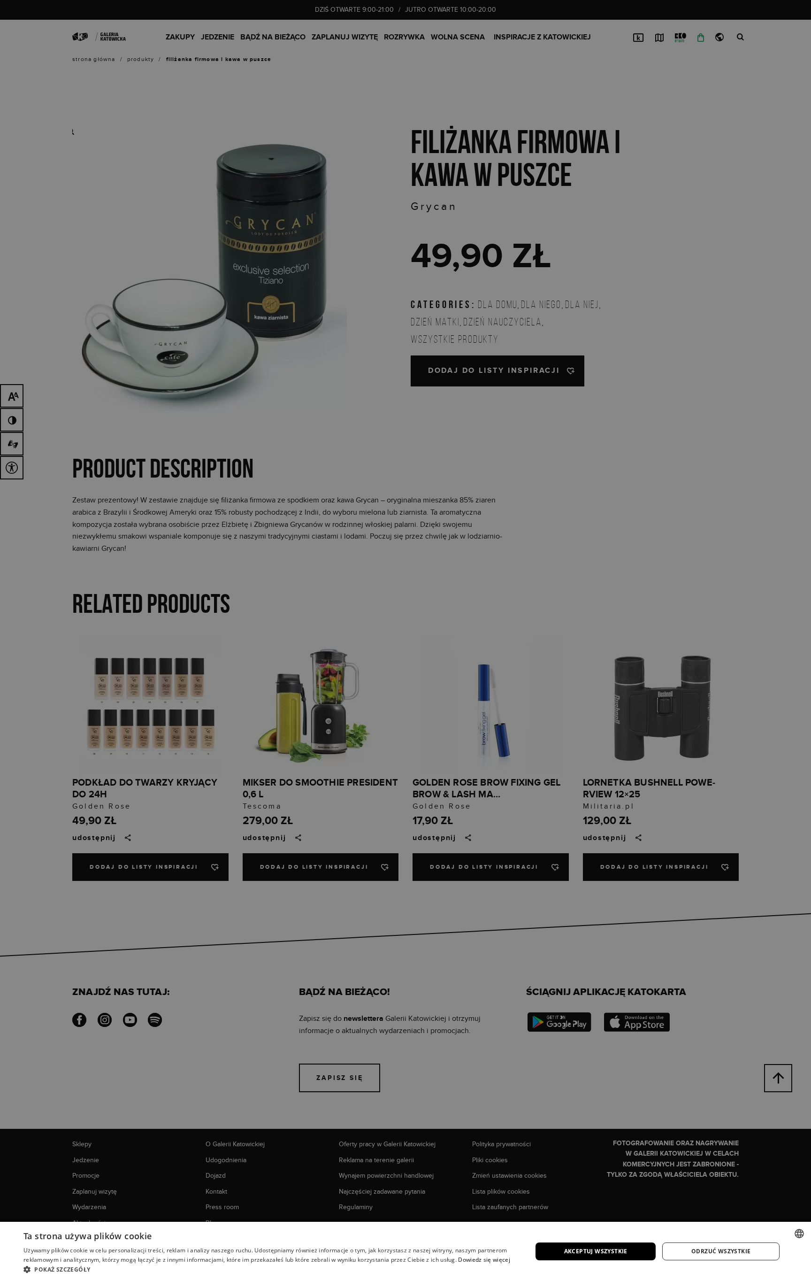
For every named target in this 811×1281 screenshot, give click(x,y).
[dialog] (405, 640)
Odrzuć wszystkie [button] (720, 1251)
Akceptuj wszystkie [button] (595, 1251)
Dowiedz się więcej (484, 1260)
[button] (270, 1269)
